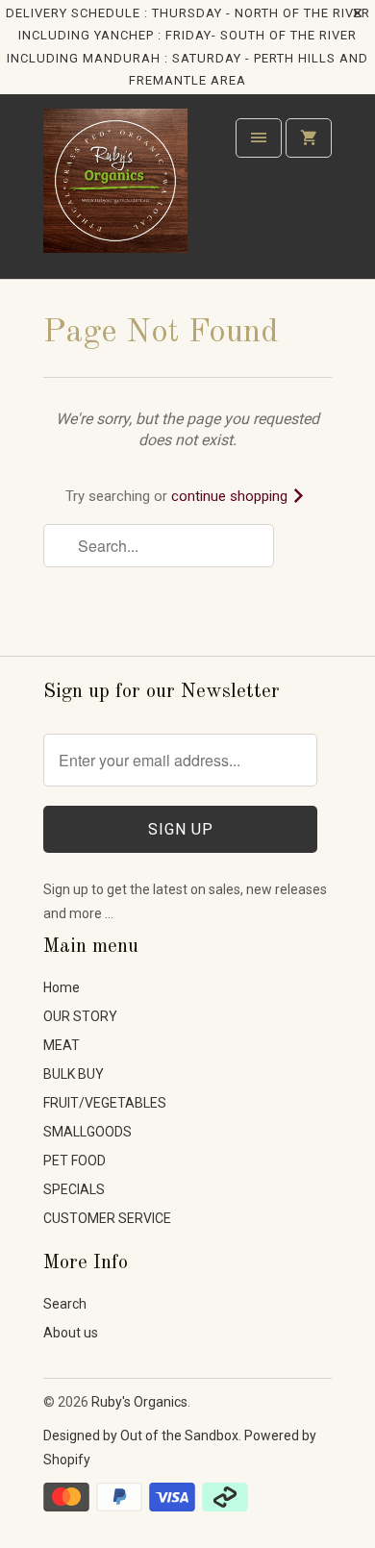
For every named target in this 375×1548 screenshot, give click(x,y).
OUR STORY (80, 1016)
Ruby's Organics (139, 1402)
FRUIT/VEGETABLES (104, 1103)
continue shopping (231, 496)
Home (61, 987)
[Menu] (259, 138)
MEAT (61, 1045)
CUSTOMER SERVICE (107, 1218)
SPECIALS (74, 1189)
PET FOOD (74, 1160)
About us (70, 1332)
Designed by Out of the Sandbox (140, 1435)
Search (65, 1303)
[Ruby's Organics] (115, 194)
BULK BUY (73, 1074)
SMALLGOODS (87, 1131)
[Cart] (309, 138)
